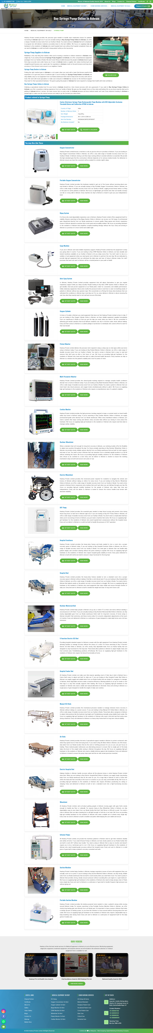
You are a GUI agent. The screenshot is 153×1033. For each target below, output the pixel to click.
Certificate (141, 1)
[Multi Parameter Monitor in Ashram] (41, 390)
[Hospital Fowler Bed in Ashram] (41, 684)
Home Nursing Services (99, 6)
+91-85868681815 (114, 1017)
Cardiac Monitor (65, 409)
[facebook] (3, 1016)
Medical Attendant (83, 1002)
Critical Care (81, 1016)
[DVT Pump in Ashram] (41, 521)
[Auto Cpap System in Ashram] (41, 292)
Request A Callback (90, 129)
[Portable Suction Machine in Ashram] (41, 913)
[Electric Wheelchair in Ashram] (41, 488)
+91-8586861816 (114, 1015)
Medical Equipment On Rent (77, 6)
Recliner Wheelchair (66, 442)
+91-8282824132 (114, 1013)
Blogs (114, 1)
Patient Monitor (65, 344)
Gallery (26, 1007)
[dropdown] (87, 6)
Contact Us (120, 1)
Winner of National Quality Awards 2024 (90, 1)
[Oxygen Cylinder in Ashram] (41, 324)
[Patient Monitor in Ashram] (41, 357)
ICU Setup (54, 999)
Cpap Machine (64, 246)
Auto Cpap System (66, 278)
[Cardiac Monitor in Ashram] (41, 422)
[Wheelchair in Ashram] (41, 815)
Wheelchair (63, 802)
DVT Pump (63, 507)
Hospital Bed (64, 573)
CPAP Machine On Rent (57, 1010)
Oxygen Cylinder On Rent (58, 1005)
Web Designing (101, 1031)
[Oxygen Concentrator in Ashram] (41, 161)
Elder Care (80, 1013)
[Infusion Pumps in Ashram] (41, 848)
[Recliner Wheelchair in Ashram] (41, 455)
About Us (107, 1)
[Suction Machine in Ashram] (41, 881)
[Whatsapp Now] (3, 1021)
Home (63, 6)
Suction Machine (65, 867)
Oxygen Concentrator (67, 148)
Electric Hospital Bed (67, 769)
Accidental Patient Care (84, 1007)
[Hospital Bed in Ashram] (41, 586)
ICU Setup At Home (83, 999)
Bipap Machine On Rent (57, 1007)
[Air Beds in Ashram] (41, 750)
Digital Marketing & (112, 1031)
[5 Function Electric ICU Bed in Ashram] (41, 651)
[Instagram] (150, 1)
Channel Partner (131, 1)
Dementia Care (82, 1019)
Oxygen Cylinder (65, 311)
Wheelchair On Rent (56, 1013)
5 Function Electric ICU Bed (69, 638)
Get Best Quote (69, 129)
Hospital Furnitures (66, 540)
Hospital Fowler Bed (66, 671)
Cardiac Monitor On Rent (58, 1019)
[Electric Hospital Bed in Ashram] (41, 782)
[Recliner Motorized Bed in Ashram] (41, 619)
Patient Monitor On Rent (58, 1016)
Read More (84, 166)
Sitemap (26, 1019)
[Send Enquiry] (3, 1027)
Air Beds (63, 737)
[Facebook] (147, 1)
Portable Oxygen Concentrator (70, 180)
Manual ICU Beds (65, 704)
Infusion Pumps (65, 835)
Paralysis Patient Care (84, 1005)
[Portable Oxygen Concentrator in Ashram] (41, 193)
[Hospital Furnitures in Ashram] (41, 553)
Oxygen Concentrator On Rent (59, 1002)
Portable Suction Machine (68, 900)
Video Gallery (28, 1010)
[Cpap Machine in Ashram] (41, 259)
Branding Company (123, 1031)
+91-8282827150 (8, 1)
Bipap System (64, 213)
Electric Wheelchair (66, 475)
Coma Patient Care (83, 1010)
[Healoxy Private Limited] (10, 6)
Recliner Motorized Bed (68, 606)
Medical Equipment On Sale (120, 6)
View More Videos (76, 983)
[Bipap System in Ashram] (41, 226)
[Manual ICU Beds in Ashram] (41, 717)
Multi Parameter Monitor (68, 377)
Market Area (28, 1022)
